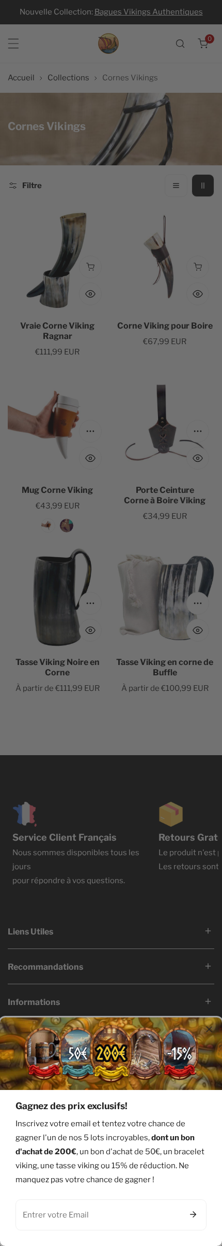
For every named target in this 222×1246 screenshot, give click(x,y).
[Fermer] (209, 1029)
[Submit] (193, 1214)
